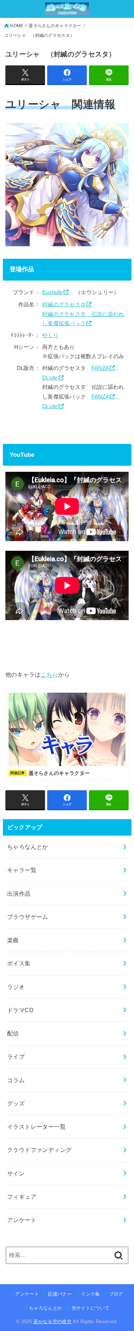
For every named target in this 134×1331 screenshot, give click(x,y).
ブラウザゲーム (27, 917)
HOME (16, 26)
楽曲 (13, 940)
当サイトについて (90, 1308)
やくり (50, 335)
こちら (49, 674)
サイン (16, 1173)
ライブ (16, 1056)
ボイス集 (19, 963)
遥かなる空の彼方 (52, 1321)
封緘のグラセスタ (64, 304)
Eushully (52, 292)
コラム (16, 1080)
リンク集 (90, 1294)
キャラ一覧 (21, 870)
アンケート (21, 1220)
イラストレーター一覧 (36, 1126)
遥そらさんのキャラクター (55, 26)
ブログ (116, 1294)
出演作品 (19, 893)
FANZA (100, 368)
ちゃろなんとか (27, 846)
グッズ (16, 1103)
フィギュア (21, 1196)
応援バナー (60, 1294)
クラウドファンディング (39, 1150)
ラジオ (16, 987)
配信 (13, 1033)
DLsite (50, 378)
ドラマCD (20, 1010)
